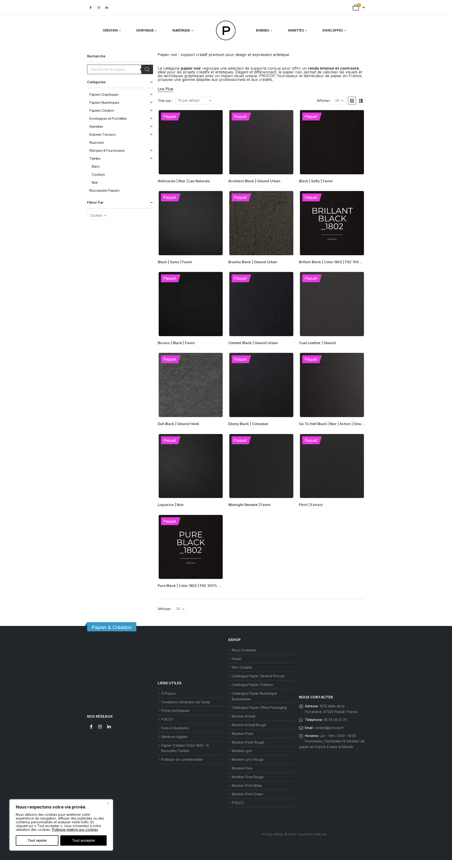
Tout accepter (83, 840)
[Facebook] (90, 7)
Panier (237, 659)
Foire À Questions (175, 728)
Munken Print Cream (247, 794)
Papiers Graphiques (104, 94)
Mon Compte (242, 667)
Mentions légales (174, 737)
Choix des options (216, 117)
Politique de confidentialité (182, 759)
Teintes (94, 158)
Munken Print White (247, 786)
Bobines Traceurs (102, 134)
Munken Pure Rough (248, 777)
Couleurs (98, 174)
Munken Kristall (243, 716)
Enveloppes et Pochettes (108, 118)
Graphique (145, 30)
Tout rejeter (37, 840)
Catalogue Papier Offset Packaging (259, 707)
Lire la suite (216, 441)
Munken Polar (242, 734)
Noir (95, 182)
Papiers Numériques (104, 102)
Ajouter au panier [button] (286, 117)
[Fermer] (108, 803)
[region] (61, 825)
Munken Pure (242, 768)
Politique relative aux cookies (75, 830)
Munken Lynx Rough (247, 759)
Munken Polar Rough (248, 742)
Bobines (262, 30)
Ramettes (296, 30)
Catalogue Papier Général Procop (258, 676)
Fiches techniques (175, 711)
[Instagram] (98, 7)
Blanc (96, 166)
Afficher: (324, 101)
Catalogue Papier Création (252, 685)
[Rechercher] (147, 69)
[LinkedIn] (106, 7)
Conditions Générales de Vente (185, 702)
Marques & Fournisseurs (107, 150)
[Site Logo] (226, 30)
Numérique (181, 30)
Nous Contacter (244, 650)
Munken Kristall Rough (249, 725)
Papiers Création (101, 110)
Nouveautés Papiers (104, 190)
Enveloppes (333, 30)
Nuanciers (96, 142)
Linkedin (109, 726)
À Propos (168, 693)
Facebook (91, 726)
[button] (352, 101)
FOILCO (167, 719)
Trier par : (165, 101)
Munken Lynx (242, 751)
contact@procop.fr (329, 728)
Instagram (100, 726)
